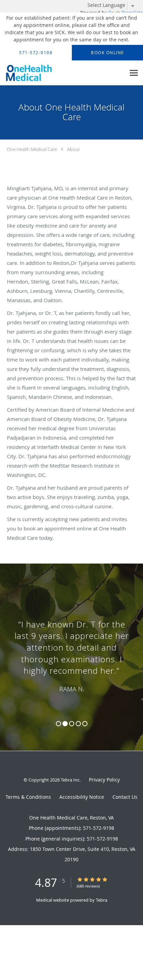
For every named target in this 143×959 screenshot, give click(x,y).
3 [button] (72, 724)
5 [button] (85, 724)
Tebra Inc (70, 780)
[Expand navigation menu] (134, 73)
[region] (71, 650)
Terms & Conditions (28, 797)
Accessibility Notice (81, 797)
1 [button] (58, 724)
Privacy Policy (104, 779)
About (73, 149)
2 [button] (65, 724)
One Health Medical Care (32, 149)
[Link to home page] (63, 73)
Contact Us (124, 797)
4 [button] (78, 724)
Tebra (101, 900)
